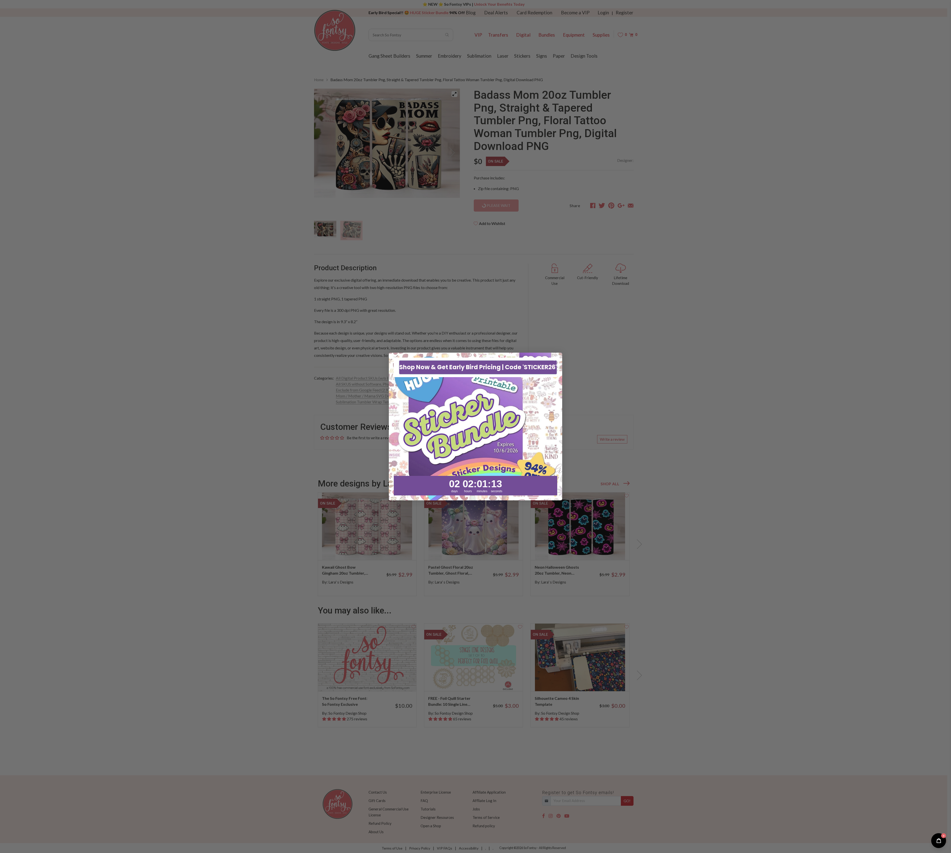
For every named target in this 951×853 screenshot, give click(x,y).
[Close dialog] (556, 359)
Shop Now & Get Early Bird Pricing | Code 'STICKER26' (478, 367)
